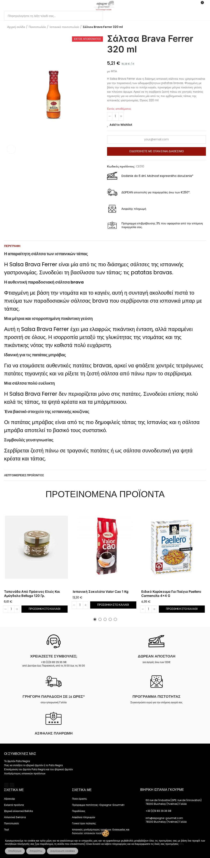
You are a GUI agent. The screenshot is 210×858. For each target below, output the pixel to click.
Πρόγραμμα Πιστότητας (156, 696)
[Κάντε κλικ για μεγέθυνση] (11, 149)
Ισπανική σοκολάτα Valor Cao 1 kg (100, 591)
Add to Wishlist (121, 125)
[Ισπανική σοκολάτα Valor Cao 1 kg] (105, 547)
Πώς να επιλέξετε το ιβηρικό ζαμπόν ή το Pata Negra (33, 765)
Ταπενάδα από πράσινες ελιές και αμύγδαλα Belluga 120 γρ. (32, 593)
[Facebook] (6, 785)
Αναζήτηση (96, 16)
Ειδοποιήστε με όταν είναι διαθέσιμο (156, 151)
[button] (94, 619)
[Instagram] (12, 785)
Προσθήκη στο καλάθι (44, 609)
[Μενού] (6, 5)
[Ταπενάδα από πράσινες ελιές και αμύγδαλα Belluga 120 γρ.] (36, 547)
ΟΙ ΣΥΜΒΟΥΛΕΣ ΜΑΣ (20, 754)
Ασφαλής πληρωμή (54, 733)
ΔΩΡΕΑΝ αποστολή (156, 656)
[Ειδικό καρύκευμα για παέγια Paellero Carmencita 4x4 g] (173, 547)
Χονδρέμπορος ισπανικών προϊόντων (24, 773)
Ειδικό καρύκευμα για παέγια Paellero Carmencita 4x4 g (171, 593)
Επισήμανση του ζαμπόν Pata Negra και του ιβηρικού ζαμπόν (38, 769)
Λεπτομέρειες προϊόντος (24, 475)
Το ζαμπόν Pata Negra (17, 761)
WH (181, 844)
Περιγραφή (12, 246)
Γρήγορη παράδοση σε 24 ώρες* (54, 696)
